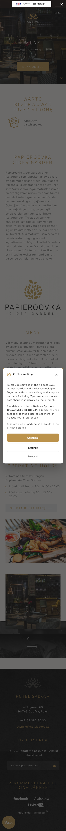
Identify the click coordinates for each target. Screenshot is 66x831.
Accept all (33, 437)
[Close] (61, 4)
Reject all (33, 456)
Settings (33, 447)
